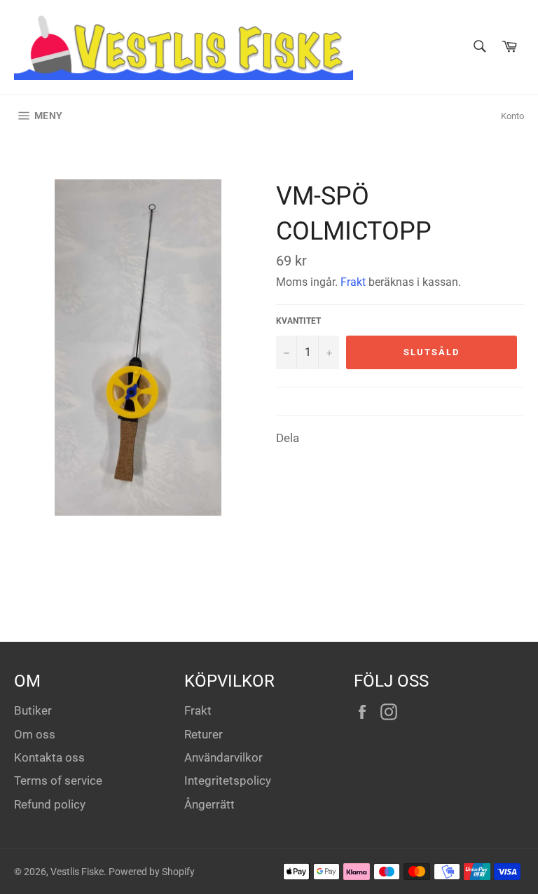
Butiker (33, 710)
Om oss (34, 734)
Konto (512, 116)
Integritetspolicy (227, 780)
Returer (203, 734)
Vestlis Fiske (77, 871)
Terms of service (58, 780)
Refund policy (49, 804)
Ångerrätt (209, 804)
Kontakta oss (49, 757)
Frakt (353, 282)
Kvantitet (298, 321)
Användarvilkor (223, 757)
